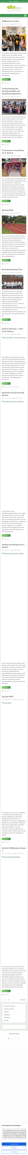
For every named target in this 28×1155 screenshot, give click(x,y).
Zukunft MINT (8, 697)
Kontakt (17, 1033)
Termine (6, 1020)
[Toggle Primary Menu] (25, 15)
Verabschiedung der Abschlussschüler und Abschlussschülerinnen (11, 91)
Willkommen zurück (10, 21)
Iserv (11, 1)
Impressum (11, 1033)
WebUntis (15, 1)
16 (9, 999)
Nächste (22, 999)
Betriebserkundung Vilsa (12, 269)
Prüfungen (7, 1014)
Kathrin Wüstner (18, 24)
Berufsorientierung (9, 1006)
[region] (14, 1139)
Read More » (6, 80)
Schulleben (6, 82)
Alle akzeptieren (14, 1144)
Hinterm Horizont (8, 387)
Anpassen (14, 1148)
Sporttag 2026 (7, 210)
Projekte (6, 1012)
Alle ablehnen (14, 1151)
